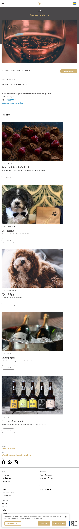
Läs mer (8, 177)
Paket (4, 489)
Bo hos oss (6, 475)
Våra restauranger (46, 475)
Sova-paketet (6, 495)
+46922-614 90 (9, 448)
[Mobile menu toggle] (3, 3)
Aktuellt (4, 507)
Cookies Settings (12, 523)
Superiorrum (6, 481)
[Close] (66, 517)
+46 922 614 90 (10, 100)
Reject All (44, 523)
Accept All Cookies (59, 523)
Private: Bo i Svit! (8, 492)
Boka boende (68, 71)
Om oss (4, 504)
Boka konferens (45, 489)
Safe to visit (6, 513)
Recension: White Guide (48, 478)
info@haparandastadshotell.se (12, 103)
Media (4, 510)
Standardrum (6, 478)
